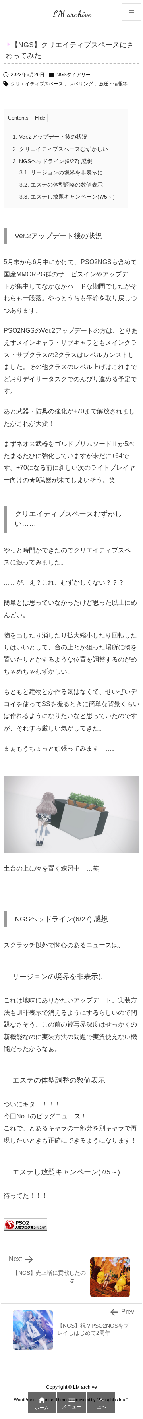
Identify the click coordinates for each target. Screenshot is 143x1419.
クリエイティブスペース (37, 84)
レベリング (81, 84)
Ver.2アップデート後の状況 (50, 136)
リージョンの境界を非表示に (61, 172)
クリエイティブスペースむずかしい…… (66, 149)
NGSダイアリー (73, 74)
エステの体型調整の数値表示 (61, 184)
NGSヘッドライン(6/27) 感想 (52, 161)
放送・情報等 (113, 84)
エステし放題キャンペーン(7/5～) (67, 196)
